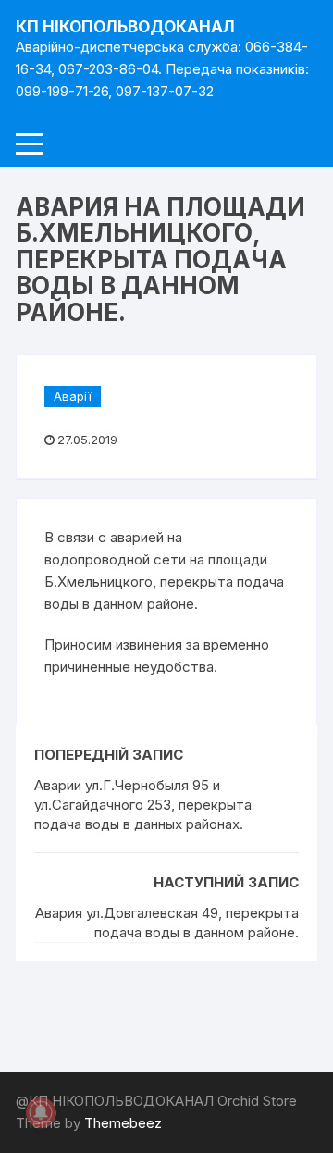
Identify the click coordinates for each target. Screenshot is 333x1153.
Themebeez (123, 1123)
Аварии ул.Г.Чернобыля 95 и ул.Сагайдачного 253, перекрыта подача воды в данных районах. (143, 804)
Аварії (73, 396)
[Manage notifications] (41, 1112)
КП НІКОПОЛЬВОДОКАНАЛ (125, 27)
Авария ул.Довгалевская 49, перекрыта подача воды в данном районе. (167, 922)
